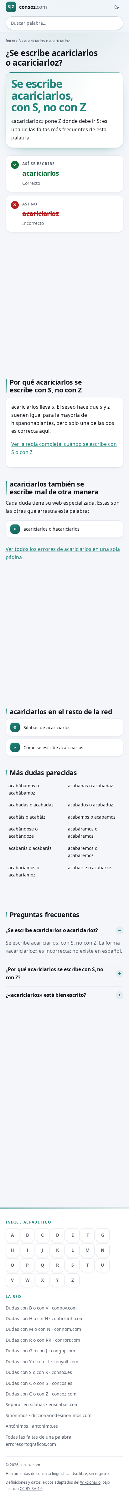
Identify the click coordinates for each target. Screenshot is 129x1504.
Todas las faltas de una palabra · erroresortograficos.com (40, 1440)
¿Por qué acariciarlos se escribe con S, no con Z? (54, 973)
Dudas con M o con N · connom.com (43, 1329)
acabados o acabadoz (90, 805)
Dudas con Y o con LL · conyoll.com (42, 1362)
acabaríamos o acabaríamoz (23, 871)
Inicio (10, 40)
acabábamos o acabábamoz (23, 789)
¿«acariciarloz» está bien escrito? (46, 995)
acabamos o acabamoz (92, 817)
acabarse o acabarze (89, 868)
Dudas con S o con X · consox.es (39, 1372)
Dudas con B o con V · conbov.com (41, 1308)
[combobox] (65, 23)
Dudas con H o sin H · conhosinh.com (45, 1318)
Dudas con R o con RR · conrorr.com (43, 1340)
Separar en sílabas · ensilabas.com (42, 1404)
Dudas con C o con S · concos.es (39, 1383)
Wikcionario (90, 1482)
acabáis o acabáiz (26, 817)
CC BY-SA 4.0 (31, 1488)
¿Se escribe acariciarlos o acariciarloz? (52, 930)
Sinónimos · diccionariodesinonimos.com (48, 1415)
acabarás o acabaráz (30, 848)
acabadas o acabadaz (31, 805)
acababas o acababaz (90, 786)
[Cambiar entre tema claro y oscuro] (116, 7)
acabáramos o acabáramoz (82, 832)
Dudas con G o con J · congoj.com (40, 1351)
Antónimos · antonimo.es (32, 1426)
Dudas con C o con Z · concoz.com (41, 1394)
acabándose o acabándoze (23, 832)
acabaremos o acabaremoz (82, 851)
